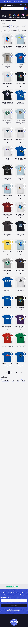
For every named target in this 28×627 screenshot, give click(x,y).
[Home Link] (9, 5)
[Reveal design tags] (11, 43)
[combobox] (12, 8)
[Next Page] (22, 372)
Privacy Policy (17, 609)
